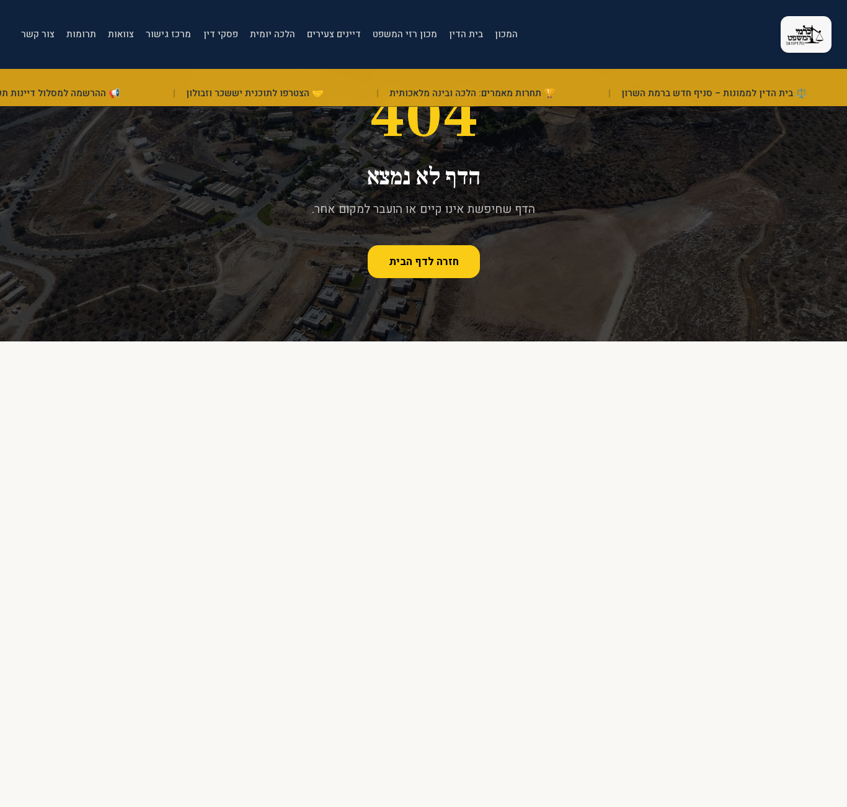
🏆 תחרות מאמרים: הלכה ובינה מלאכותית (490, 93)
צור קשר (38, 34)
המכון (506, 34)
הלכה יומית (272, 34)
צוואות (121, 34)
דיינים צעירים (334, 34)
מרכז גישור (168, 34)
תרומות (81, 34)
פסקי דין (220, 34)
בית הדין (466, 34)
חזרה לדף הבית (424, 261)
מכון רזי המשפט (405, 34)
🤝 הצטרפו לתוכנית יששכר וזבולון (273, 93)
